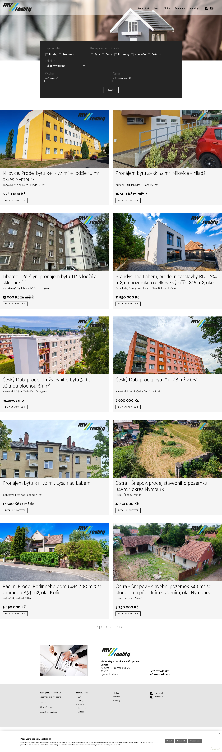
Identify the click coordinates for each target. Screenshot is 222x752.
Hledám (116, 693)
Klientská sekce (46, 707)
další (119, 627)
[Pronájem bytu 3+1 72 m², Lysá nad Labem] (54, 449)
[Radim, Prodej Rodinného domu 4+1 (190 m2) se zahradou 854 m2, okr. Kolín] (54, 552)
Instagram (159, 697)
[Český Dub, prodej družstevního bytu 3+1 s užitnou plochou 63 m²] (54, 345)
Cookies (43, 702)
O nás (157, 23)
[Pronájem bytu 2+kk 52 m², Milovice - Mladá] (167, 139)
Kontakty (194, 23)
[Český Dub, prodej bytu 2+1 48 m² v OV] (167, 345)
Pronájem (68, 55)
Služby (167, 23)
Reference (180, 23)
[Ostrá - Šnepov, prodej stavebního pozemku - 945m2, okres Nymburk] (167, 449)
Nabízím (116, 697)
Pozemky (123, 55)
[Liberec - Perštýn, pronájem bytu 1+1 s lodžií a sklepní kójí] (54, 242)
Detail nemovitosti (15, 200)
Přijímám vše (195, 741)
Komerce (82, 708)
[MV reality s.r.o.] (21, 7)
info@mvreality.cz (160, 674)
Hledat (111, 90)
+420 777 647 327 (159, 671)
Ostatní (156, 55)
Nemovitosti (143, 23)
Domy (109, 55)
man (53, 712)
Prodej (53, 55)
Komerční (140, 55)
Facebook (159, 693)
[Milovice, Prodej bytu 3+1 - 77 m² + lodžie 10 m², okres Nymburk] (54, 139)
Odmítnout (181, 741)
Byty (97, 55)
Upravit (169, 741)
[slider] (44, 81)
